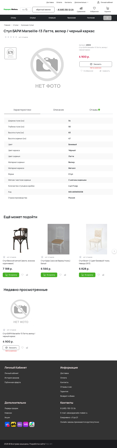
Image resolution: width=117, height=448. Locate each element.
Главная (7, 25)
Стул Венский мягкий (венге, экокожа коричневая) (19, 262)
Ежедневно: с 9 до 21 (69, 417)
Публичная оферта (13, 382)
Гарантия (64, 391)
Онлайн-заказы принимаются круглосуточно (79, 422)
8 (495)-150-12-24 (68, 408)
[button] (114, 251)
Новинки (8, 413)
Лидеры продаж (11, 408)
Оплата (63, 378)
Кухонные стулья (27, 25)
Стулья (15, 25)
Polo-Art (48, 444)
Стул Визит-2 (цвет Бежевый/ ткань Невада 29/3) (94, 262)
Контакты (64, 382)
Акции (7, 417)
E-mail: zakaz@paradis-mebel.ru (73, 413)
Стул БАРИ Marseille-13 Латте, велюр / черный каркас (19, 335)
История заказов (12, 378)
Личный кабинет (12, 373)
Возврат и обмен (67, 396)
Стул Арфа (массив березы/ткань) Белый (55, 262)
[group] (47, 69)
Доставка (64, 373)
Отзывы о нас (66, 387)
